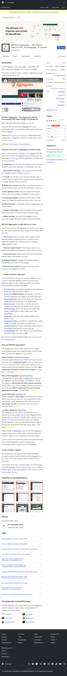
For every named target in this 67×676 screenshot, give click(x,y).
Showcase (21, 634)
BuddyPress (6, 656)
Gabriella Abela (9, 622)
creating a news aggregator (19, 135)
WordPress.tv (39, 642)
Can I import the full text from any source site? (16, 554)
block (34, 216)
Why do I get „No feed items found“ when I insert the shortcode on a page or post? (14, 577)
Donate (54, 640)
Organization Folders (11, 321)
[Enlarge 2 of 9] (26, 483)
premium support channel (9, 472)
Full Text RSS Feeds (10, 299)
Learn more (37, 167)
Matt (4, 651)
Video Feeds (8, 316)
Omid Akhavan (30, 622)
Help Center (17, 454)
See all (63, 140)
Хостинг (4, 640)
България (8, 664)
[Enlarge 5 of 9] (26, 494)
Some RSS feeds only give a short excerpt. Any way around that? (12, 588)
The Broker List (21, 394)
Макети (20, 642)
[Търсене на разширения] (19, 17)
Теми (19, 637)
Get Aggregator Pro (25, 144)
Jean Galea (29, 614)
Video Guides (14, 144)
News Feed (62, 101)
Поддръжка (61, 56)
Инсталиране (25, 56)
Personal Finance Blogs (21, 357)
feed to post (62, 95)
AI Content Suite (9, 289)
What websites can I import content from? (14, 538)
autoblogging (61, 91)
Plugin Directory (6, 7)
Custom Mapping (9, 331)
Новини (4, 637)
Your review (49, 140)
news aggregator (60, 98)
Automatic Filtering (10, 326)
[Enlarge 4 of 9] (12, 494)
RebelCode (16, 50)
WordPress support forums (28, 467)
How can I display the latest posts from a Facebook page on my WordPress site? (14, 565)
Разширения (22, 640)
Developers (37, 640)
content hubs (14, 158)
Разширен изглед (51, 110)
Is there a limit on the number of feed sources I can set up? (19, 549)
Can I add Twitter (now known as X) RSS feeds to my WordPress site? (13, 559)
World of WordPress (26, 376)
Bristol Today (22, 410)
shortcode (5, 219)
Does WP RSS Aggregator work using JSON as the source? (19, 571)
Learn (36, 634)
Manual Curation (9, 304)
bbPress (5, 654)
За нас (4, 634)
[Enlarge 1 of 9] (12, 483)
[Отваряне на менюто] (64, 2)
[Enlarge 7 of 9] (12, 505)
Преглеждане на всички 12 (58, 88)
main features (10, 161)
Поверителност (7, 642)
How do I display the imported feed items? (15, 544)
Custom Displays (9, 309)
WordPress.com (7, 648)
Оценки (15, 56)
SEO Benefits (8, 237)
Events (53, 637)
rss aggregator (61, 105)
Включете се (55, 634)
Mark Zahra (8, 618)
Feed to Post (8, 294)
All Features (5, 144)
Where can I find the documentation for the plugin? (17, 594)
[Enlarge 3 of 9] (41, 483)
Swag (53, 642)
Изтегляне (61, 47)
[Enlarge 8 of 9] (26, 505)
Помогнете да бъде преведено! (49, 12)
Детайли (6, 56)
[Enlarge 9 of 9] (41, 505)
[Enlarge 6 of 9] (41, 494)
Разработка (37, 56)
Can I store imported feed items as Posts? (14, 583)
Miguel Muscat (30, 618)
